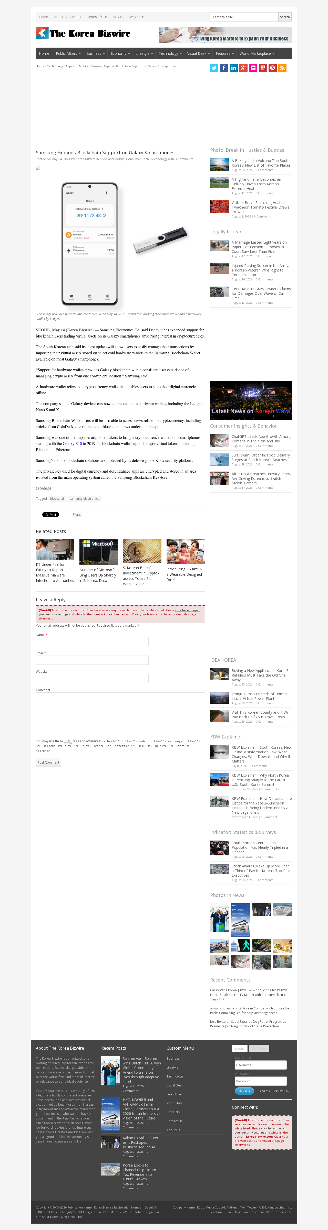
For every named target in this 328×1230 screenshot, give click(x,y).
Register (259, 1048)
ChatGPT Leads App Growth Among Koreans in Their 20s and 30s (261, 438)
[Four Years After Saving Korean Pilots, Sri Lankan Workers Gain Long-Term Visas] (219, 946)
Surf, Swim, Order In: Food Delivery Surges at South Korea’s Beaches (261, 457)
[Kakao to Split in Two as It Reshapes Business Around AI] (261, 909)
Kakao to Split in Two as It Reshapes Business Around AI (140, 1142)
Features (223, 53)
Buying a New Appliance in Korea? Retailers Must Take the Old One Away (260, 675)
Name (41, 635)
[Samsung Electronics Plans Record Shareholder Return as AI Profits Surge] (240, 945)
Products (173, 1112)
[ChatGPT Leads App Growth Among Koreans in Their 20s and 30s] (219, 440)
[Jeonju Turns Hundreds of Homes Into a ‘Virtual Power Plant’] (219, 698)
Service (118, 17)
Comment (43, 690)
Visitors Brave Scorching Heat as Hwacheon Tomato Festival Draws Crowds (260, 207)
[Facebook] (224, 68)
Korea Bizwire (86, 159)
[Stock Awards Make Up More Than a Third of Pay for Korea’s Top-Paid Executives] (219, 869)
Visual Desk (196, 53)
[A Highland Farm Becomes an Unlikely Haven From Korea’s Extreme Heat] (219, 182)
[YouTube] (263, 68)
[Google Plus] (243, 68)
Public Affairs (66, 53)
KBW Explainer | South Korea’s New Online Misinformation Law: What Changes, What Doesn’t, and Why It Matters (262, 754)
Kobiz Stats (174, 1103)
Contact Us (174, 1121)
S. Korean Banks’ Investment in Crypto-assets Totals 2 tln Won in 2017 (141, 575)
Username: (243, 1057)
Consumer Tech (137, 159)
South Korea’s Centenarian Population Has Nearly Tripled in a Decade (260, 847)
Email (41, 653)
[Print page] (120, 168)
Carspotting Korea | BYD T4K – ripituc (237, 990)
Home (43, 17)
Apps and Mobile (77, 66)
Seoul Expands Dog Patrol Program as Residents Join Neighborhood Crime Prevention (248, 1023)
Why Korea (138, 17)
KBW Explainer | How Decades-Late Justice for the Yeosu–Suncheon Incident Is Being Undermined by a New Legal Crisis (262, 805)
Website (42, 671)
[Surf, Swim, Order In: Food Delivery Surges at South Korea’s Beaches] (219, 459)
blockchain (58, 498)
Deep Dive (174, 1094)
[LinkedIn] (234, 68)
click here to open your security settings (260, 1130)
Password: (242, 1074)
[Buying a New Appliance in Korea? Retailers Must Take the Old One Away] (219, 674)
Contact (75, 17)
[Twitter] (214, 68)
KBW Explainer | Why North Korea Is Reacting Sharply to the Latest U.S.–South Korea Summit (260, 780)
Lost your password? (274, 1091)
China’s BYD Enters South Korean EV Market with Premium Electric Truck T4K (248, 995)
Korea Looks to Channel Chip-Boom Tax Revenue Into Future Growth (139, 1172)
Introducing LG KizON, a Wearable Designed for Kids (185, 574)
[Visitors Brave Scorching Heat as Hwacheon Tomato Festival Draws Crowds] (219, 206)
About (58, 17)
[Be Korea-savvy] (84, 33)
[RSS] (282, 68)
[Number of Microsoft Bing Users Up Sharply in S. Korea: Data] (98, 552)
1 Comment (269, 817)
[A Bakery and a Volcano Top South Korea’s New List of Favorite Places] (219, 164)
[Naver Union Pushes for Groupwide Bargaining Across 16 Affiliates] (261, 962)
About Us (173, 1130)
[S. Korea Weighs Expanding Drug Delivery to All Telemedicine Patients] (219, 960)
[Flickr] (253, 68)
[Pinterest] (273, 68)
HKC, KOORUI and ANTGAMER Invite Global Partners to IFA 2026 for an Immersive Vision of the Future (141, 1108)
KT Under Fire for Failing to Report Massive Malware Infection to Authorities (55, 572)
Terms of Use (97, 17)
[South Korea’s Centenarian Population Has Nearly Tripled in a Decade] (219, 848)
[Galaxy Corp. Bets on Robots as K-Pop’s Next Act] (261, 945)
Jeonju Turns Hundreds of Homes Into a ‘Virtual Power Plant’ (259, 696)
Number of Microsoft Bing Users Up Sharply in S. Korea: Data (97, 575)
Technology (168, 53)
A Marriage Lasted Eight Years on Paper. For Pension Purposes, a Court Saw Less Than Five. (259, 247)
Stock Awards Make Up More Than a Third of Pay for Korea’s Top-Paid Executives (261, 871)
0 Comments (264, 170)
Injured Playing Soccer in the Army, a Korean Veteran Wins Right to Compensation (260, 270)
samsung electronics (84, 498)
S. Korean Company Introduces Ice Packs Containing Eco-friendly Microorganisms (249, 1010)
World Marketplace (255, 53)
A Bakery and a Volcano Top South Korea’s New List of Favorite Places (261, 163)
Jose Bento (218, 1021)
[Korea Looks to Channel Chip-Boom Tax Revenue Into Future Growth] (282, 909)
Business (93, 53)
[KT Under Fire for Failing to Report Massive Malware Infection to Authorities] (55, 549)
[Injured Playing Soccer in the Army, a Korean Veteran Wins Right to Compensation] (219, 268)
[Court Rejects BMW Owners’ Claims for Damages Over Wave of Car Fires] (219, 292)
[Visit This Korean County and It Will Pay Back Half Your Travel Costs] (219, 716)
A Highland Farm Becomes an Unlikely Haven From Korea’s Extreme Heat (256, 184)
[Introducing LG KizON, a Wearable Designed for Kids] (186, 551)
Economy (118, 53)
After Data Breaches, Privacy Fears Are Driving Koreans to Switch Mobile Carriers (261, 478)
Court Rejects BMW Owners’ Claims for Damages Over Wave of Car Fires (261, 293)
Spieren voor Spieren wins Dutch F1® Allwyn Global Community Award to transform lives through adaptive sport (142, 1070)
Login (239, 1048)
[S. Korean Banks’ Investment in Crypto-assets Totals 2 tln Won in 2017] (142, 551)
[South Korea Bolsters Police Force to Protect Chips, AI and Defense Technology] (282, 961)
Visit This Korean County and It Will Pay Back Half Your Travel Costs (260, 714)
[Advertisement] (120, 109)
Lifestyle (142, 53)
